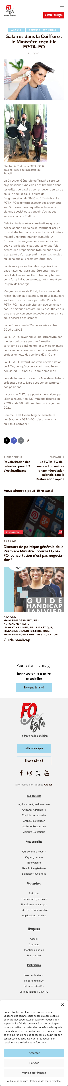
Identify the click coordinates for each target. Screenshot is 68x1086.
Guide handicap (17, 640)
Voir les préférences (34, 1073)
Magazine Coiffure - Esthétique (28, 627)
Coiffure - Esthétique (43, 30)
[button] (62, 1005)
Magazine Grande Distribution (26, 630)
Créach (48, 784)
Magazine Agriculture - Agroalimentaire (21, 622)
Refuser (34, 1063)
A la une (16, 30)
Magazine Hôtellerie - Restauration (31, 634)
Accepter (34, 1053)
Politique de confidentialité (45, 1081)
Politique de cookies (17, 1081)
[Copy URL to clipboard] (28, 440)
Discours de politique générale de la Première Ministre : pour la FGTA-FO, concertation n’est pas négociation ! (34, 553)
